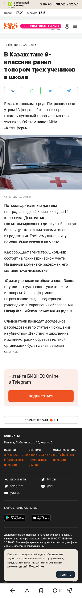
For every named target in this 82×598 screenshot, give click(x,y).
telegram (16, 486)
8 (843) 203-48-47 (40, 454)
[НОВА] (39, 26)
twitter (51, 479)
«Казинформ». (16, 128)
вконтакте (17, 479)
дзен (50, 486)
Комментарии (41, 420)
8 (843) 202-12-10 (16, 454)
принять (65, 574)
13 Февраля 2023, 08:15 (20, 44)
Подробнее (36, 566)
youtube (15, 493)
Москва (32, 13)
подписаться (41, 396)
